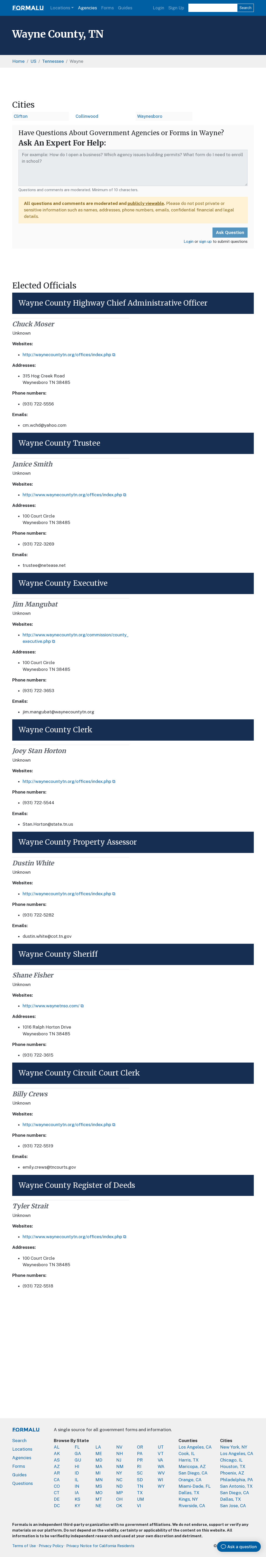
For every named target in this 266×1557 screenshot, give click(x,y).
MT (98, 1499)
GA (78, 1453)
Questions (22, 1483)
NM (119, 1466)
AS (57, 1460)
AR (57, 1473)
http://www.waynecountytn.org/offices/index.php (72, 494)
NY (119, 1473)
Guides (125, 7)
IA (77, 1492)
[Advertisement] (133, 84)
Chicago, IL (231, 1460)
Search (245, 7)
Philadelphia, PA (236, 1479)
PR (140, 1460)
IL (76, 1479)
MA (98, 1466)
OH (119, 1499)
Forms (107, 7)
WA (161, 1466)
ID (77, 1473)
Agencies (87, 7)
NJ (118, 1460)
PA (140, 1453)
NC (119, 1479)
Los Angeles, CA (195, 1447)
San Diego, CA (193, 1473)
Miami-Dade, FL (194, 1486)
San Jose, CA (233, 1505)
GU (78, 1460)
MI (98, 1473)
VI (139, 1505)
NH (119, 1453)
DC (57, 1505)
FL (77, 1447)
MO (98, 1492)
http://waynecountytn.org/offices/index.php (67, 354)
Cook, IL (186, 1453)
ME (98, 1453)
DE (57, 1499)
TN (140, 1486)
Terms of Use (24, 1546)
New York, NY (233, 1447)
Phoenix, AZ (232, 1473)
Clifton (21, 116)
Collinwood (87, 116)
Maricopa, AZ (192, 1466)
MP (119, 1492)
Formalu (28, 8)
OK (119, 1505)
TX (140, 1492)
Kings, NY (188, 1499)
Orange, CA (190, 1479)
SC (140, 1473)
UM (140, 1499)
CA (57, 1479)
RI (139, 1466)
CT (56, 1492)
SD (140, 1479)
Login (158, 7)
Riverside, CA (191, 1505)
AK (57, 1453)
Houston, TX (232, 1466)
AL (56, 1447)
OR (140, 1447)
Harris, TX (188, 1460)
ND (119, 1486)
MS (98, 1486)
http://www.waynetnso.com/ (51, 1005)
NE (98, 1505)
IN (77, 1486)
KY (77, 1505)
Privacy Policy (51, 1546)
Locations (60, 7)
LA (98, 1447)
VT (161, 1453)
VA (160, 1460)
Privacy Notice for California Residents (100, 1546)
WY (161, 1486)
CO (57, 1486)
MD (98, 1460)
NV (119, 1447)
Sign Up (176, 7)
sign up (205, 241)
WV (161, 1473)
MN (99, 1479)
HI (77, 1466)
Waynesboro (149, 116)
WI (160, 1479)
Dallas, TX (189, 1492)
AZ (57, 1466)
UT (161, 1447)
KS (77, 1499)
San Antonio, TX (236, 1486)
